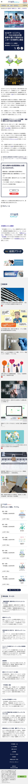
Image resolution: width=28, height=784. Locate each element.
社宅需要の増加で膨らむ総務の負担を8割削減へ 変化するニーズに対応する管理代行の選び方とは (14, 303)
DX (12, 146)
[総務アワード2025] (13, 254)
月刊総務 (4, 236)
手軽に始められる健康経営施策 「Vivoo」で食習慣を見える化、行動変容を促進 (14, 374)
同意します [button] (22, 776)
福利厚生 (16, 5)
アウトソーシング (13, 139)
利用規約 (14, 756)
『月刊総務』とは (14, 744)
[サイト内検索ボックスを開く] (26, 5)
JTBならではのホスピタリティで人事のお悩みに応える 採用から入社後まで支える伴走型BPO (14, 445)
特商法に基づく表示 (14, 759)
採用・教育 (9, 5)
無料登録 (25, 1)
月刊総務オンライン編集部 (7, 226)
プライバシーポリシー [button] (6, 782)
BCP (12, 94)
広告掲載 (14, 751)
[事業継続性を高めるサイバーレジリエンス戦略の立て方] (14, 85)
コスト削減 (7, 128)
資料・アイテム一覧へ (14, 590)
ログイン (25, 2)
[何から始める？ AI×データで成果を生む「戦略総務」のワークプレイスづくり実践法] (14, 27)
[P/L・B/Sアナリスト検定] (13, 276)
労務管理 (3, 5)
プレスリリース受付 (14, 754)
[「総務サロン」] (13, 265)
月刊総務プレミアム (19, 238)
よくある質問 (14, 746)
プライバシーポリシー (14, 762)
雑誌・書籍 (8, 515)
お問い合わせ (14, 749)
